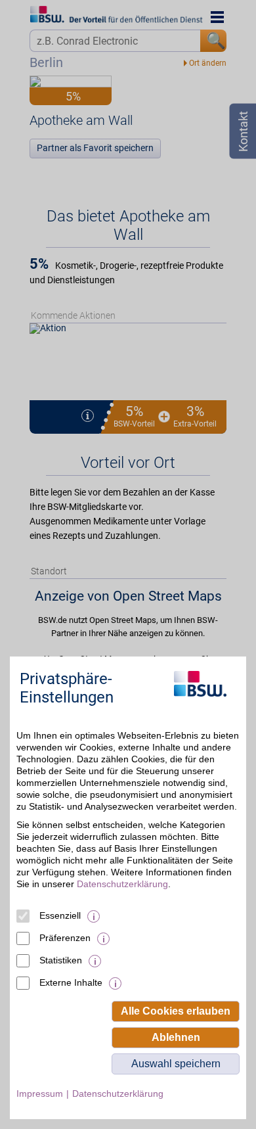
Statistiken (60, 960)
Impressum (39, 1093)
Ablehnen (176, 1037)
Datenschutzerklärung (122, 884)
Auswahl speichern (176, 1063)
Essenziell (60, 915)
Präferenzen (65, 938)
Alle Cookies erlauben (175, 1011)
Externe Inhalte (70, 982)
